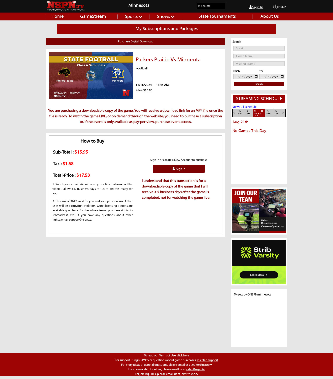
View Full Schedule (244, 107)
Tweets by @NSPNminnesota (252, 294)
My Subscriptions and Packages (166, 28)
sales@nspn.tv (195, 369)
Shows (164, 16)
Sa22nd (268, 112)
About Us (269, 16)
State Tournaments (217, 16)
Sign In (257, 7)
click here (183, 355)
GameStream (93, 16)
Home (57, 16)
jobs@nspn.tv (189, 374)
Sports (132, 16)
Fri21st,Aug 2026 (257, 113)
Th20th (248, 112)
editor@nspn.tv (202, 364)
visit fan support (207, 360)
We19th (240, 112)
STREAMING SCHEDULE (259, 98)
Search (259, 84)
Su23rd (276, 112)
